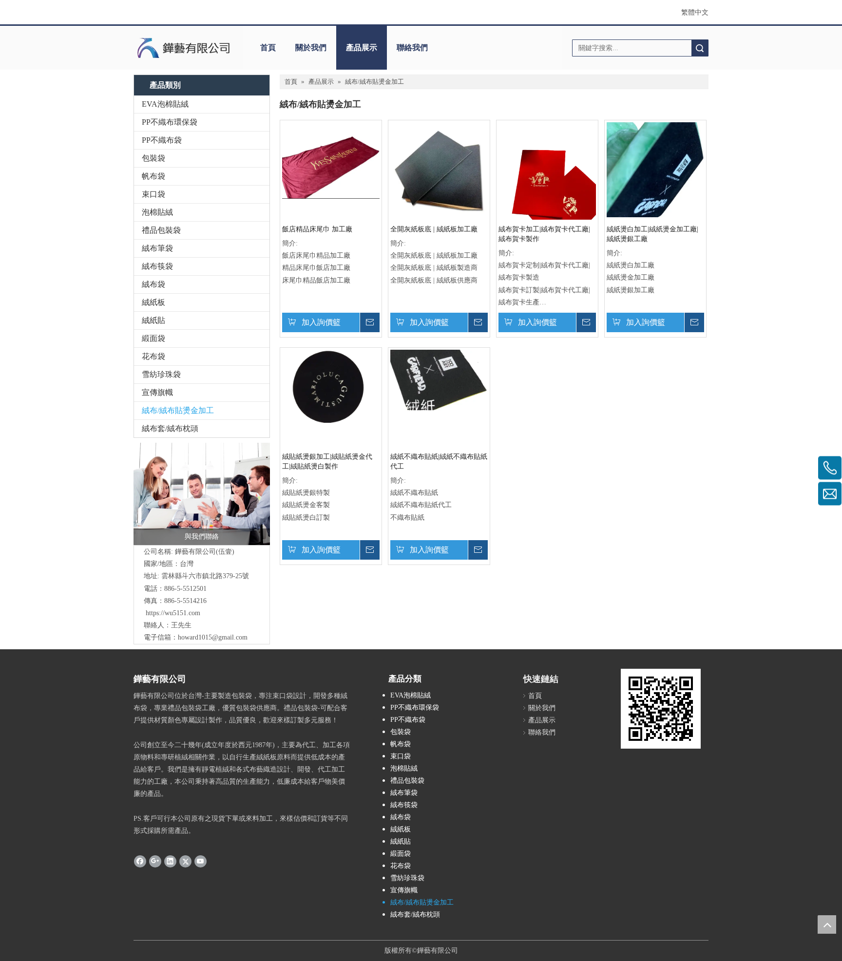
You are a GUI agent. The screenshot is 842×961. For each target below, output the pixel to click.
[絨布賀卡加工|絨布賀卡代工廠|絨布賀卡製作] (547, 186)
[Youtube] (200, 860)
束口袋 (153, 194)
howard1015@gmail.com (213, 637)
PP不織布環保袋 (169, 122)
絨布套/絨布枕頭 (170, 428)
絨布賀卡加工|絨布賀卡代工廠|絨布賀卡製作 (544, 234)
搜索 (699, 48)
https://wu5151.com (173, 613)
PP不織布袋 (162, 140)
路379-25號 (232, 576)
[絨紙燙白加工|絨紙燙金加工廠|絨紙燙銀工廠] (655, 169)
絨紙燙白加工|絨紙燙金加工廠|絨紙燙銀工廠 (652, 234)
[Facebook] (140, 860)
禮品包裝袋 (161, 230)
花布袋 (153, 356)
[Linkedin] (170, 860)
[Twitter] (185, 860)
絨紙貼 (153, 320)
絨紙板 (153, 302)
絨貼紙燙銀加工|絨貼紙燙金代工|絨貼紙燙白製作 (327, 461)
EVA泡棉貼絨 (165, 104)
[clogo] (183, 48)
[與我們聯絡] (202, 494)
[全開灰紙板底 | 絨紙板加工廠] (439, 170)
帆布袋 (153, 176)
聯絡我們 (412, 47)
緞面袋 (153, 338)
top (827, 924)
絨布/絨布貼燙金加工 (178, 410)
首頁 (268, 47)
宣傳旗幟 (157, 392)
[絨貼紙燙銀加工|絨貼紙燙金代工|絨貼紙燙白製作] (331, 385)
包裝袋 (153, 158)
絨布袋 (153, 284)
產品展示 (361, 47)
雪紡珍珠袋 (161, 374)
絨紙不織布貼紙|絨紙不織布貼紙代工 (438, 461)
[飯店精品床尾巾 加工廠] (331, 160)
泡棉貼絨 (157, 212)
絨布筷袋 (157, 266)
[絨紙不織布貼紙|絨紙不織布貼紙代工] (439, 379)
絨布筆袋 (157, 248)
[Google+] (155, 860)
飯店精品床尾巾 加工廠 (317, 229)
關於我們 (310, 47)
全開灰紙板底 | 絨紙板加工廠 (434, 229)
